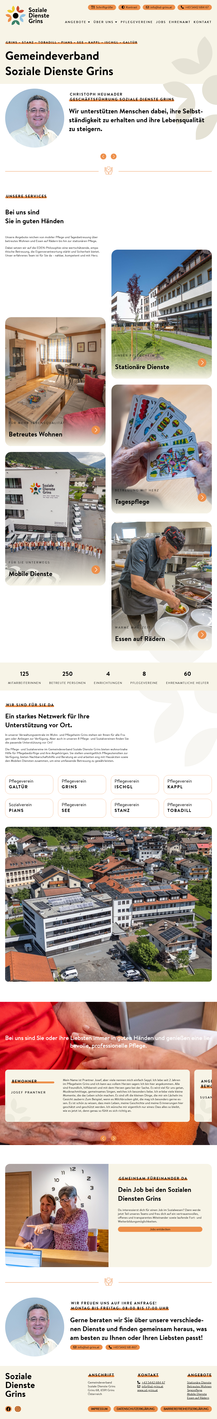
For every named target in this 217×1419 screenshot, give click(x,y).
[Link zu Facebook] (8, 1409)
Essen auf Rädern (198, 1398)
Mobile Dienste (197, 1394)
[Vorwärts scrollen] (114, 157)
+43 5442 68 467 (125, 1347)
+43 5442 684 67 (197, 7)
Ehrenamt (180, 22)
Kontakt (203, 22)
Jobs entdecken (160, 1229)
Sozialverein (20, 808)
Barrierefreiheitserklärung (186, 1409)
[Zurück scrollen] (103, 157)
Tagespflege (194, 1390)
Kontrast (131, 7)
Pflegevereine (137, 22)
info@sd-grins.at (161, 7)
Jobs (161, 22)
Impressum (99, 1409)
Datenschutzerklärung (136, 1409)
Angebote (76, 22)
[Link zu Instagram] (18, 1409)
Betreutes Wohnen (199, 1386)
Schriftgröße (104, 7)
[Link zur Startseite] (27, 15)
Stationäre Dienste (199, 1382)
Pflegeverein (21, 784)
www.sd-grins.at (147, 1390)
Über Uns (104, 22)
